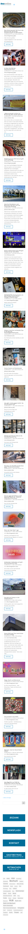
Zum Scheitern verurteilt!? (11, 716)
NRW (15, 895)
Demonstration (12, 883)
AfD (4, 878)
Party (18, 895)
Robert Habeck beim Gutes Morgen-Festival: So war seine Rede (14, 251)
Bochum (14, 881)
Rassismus (20, 898)
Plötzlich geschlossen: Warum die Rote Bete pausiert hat (13, 436)
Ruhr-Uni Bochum (9, 903)
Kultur (4, 893)
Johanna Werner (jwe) (9, 209)
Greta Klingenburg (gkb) (10, 35)
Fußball (15, 888)
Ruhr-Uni (18, 901)
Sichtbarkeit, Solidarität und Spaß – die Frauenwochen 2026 (13, 562)
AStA (13, 878)
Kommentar (20, 891)
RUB (11, 900)
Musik (14, 893)
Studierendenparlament (18, 910)
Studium (5, 912)
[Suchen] (23, 802)
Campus (21, 881)
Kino (13, 891)
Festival (16, 886)
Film (20, 886)
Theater (16, 912)
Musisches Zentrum (7, 895)
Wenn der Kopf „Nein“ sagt (11, 530)
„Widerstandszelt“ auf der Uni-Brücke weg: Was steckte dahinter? (13, 114)
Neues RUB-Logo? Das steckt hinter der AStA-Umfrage (13, 634)
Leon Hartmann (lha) (12, 637)
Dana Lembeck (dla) (9, 118)
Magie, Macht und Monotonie (12, 680)
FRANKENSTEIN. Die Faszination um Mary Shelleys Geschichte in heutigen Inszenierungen (13, 296)
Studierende (9, 910)
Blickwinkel (5, 881)
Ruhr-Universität (8, 905)
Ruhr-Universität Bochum (9, 908)
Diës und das (20, 883)
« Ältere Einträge (7, 797)
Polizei (9, 898)
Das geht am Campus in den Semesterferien (11, 598)
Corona (5, 884)
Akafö (8, 878)
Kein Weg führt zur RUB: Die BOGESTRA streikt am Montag (12, 782)
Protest (14, 898)
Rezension (5, 900)
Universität (5, 914)
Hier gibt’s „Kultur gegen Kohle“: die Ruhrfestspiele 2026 (13, 403)
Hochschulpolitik (7, 891)
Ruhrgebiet (21, 908)
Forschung (5, 888)
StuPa (10, 912)
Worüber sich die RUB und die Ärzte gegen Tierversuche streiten (14, 466)
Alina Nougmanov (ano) (12, 533)
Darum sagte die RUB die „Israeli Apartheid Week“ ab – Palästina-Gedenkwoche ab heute (13, 497)
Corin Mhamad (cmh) (9, 255)
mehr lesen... (8, 44)
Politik (5, 898)
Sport (4, 910)
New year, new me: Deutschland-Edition (13, 750)
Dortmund (6, 886)
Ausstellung (18, 878)
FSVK (10, 888)
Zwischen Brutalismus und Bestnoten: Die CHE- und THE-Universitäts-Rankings (12, 205)
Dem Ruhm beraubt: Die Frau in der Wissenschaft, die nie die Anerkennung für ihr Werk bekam (14, 31)
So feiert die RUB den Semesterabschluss (10, 68)
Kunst (9, 893)
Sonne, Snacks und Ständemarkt (13, 368)
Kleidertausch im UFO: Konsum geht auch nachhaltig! (14, 159)
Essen (11, 886)
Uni (21, 912)
